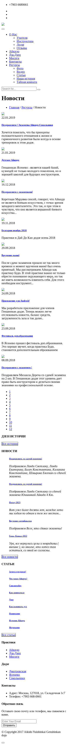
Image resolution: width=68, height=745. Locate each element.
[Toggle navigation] (3, 29)
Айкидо (14, 51)
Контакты (15, 61)
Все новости (10, 556)
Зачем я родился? (17, 572)
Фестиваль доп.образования (17, 335)
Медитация (14, 627)
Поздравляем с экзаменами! (17, 191)
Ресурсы (14, 65)
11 (10, 425)
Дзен (11, 599)
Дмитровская (17, 671)
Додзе (20, 44)
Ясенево (14, 674)
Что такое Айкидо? (18, 579)
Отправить (9, 725)
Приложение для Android (15, 300)
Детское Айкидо (10, 160)
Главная (14, 107)
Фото (20, 68)
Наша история (26, 78)
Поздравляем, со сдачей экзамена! (25, 459)
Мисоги (14, 58)
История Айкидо (17, 620)
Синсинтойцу (15, 585)
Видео (21, 71)
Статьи (21, 75)
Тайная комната (27, 82)
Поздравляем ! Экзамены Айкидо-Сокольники (27, 125)
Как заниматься (16, 592)
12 (10, 429)
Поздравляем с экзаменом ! (17, 367)
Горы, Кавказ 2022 (18, 536)
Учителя (22, 37)
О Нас (13, 34)
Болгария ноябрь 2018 (14, 230)
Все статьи (8, 635)
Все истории (10, 443)
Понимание (14, 613)
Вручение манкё (10, 255)
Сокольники (17, 678)
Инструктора (25, 41)
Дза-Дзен (15, 54)
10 (10, 422)
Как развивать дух (18, 606)
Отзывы (22, 48)
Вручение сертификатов (20, 521)
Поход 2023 (14, 502)
